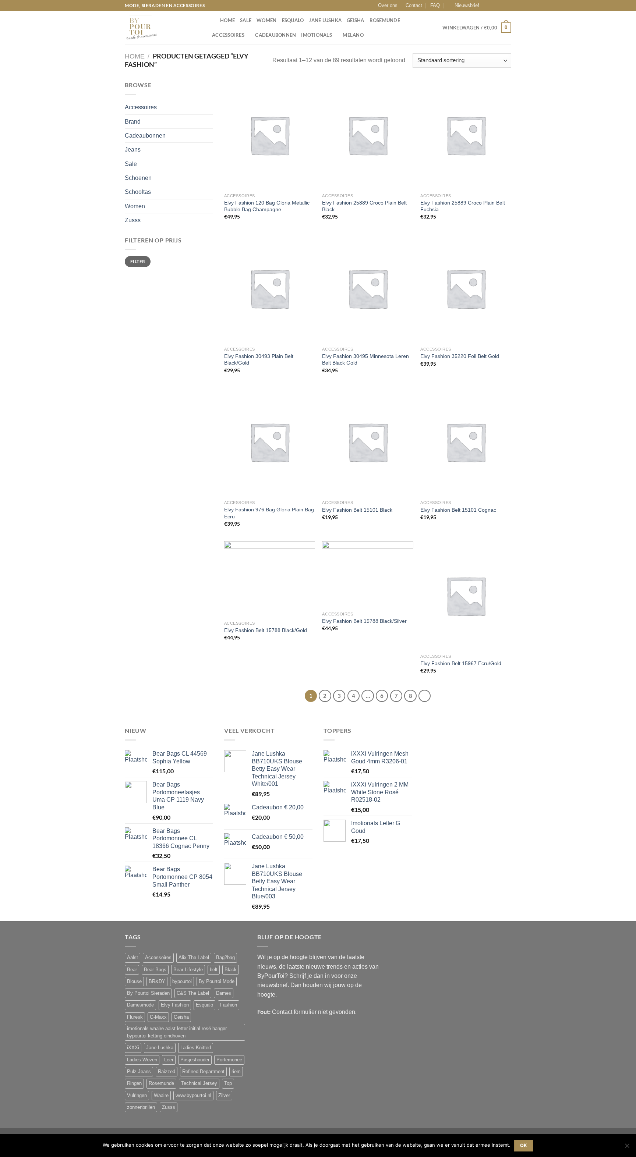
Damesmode (140, 1005)
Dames (223, 993)
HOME (227, 20)
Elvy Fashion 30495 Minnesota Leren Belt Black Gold (365, 359)
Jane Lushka (325, 20)
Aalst (132, 957)
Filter (137, 261)
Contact (414, 5)
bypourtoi (182, 981)
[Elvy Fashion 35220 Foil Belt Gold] (465, 288)
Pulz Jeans (139, 1071)
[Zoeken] (212, 20)
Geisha (355, 20)
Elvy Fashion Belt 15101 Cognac (458, 510)
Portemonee (229, 1059)
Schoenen (138, 178)
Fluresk (135, 1017)
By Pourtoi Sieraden (148, 993)
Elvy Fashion (175, 1005)
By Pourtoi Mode (216, 981)
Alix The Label (194, 957)
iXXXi (133, 1047)
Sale (245, 20)
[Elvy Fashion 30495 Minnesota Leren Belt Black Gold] (367, 288)
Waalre (161, 1095)
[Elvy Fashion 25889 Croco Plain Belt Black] (367, 135)
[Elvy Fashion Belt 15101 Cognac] (465, 441)
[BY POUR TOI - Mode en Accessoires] (161, 27)
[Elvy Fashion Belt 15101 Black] (367, 441)
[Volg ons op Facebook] (487, 5)
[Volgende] (424, 696)
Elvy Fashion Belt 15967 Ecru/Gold (460, 663)
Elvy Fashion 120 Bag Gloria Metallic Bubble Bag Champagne (267, 206)
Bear (132, 969)
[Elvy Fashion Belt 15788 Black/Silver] (367, 574)
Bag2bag (225, 957)
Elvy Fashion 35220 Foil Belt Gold (459, 356)
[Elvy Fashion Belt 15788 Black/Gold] (269, 579)
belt (214, 969)
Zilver (224, 1095)
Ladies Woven (142, 1059)
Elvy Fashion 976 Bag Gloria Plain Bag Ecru (269, 513)
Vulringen (137, 1095)
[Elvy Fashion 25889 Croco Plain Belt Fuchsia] (465, 135)
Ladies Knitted (195, 1047)
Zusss (133, 220)
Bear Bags (155, 969)
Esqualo (293, 20)
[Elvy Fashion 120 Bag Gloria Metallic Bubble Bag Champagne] (269, 135)
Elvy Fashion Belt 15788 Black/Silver (364, 621)
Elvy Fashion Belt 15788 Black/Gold (265, 630)
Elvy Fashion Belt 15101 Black (357, 510)
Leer (168, 1059)
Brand (133, 121)
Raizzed (166, 1071)
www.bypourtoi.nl (193, 1095)
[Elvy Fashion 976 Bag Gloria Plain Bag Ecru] (269, 441)
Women (266, 20)
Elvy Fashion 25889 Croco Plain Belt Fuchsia (462, 206)
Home (135, 56)
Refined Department (203, 1071)
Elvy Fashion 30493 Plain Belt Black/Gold (258, 359)
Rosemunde (385, 20)
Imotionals (316, 35)
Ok (523, 1145)
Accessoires (228, 35)
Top (228, 1083)
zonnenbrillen (141, 1107)
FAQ (435, 5)
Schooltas (138, 192)
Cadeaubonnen (275, 35)
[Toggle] (210, 107)
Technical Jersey (199, 1083)
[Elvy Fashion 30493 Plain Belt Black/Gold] (269, 288)
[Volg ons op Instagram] (494, 5)
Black (231, 969)
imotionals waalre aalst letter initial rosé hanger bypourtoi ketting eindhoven (177, 1032)
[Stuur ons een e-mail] (501, 5)
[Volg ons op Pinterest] (508, 5)
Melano (353, 35)
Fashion (228, 1005)
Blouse (134, 981)
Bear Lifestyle (188, 969)
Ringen (134, 1083)
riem (236, 1071)
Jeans (133, 149)
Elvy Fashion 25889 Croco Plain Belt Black (364, 206)
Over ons (388, 5)
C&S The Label (193, 993)
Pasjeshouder (194, 1059)
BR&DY (157, 981)
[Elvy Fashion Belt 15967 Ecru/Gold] (465, 595)
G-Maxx (158, 1017)
